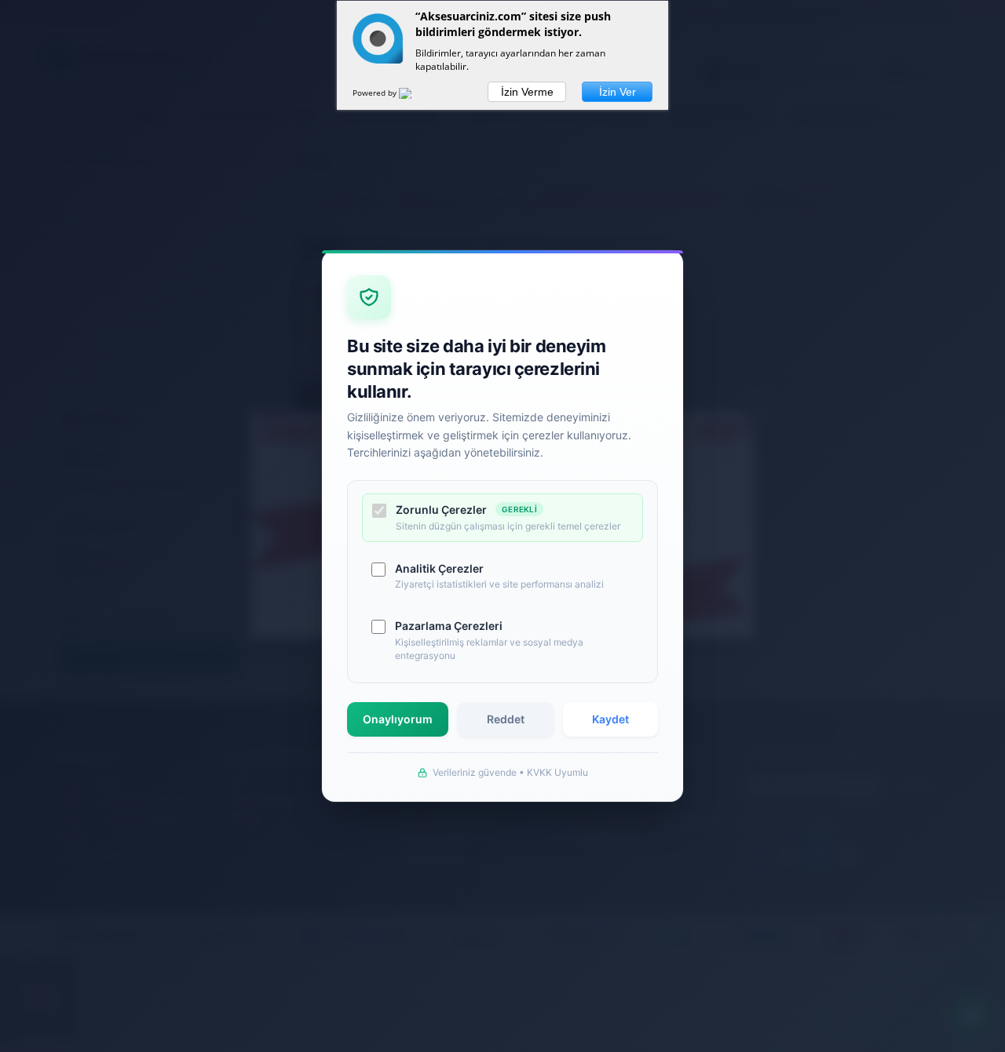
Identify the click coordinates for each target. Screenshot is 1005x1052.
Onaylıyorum (398, 719)
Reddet (505, 719)
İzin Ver (617, 92)
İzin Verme (527, 92)
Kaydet (610, 719)
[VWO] (414, 95)
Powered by (376, 92)
